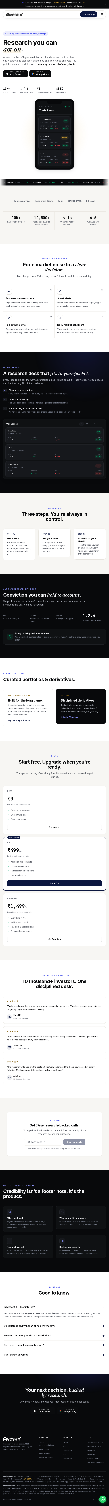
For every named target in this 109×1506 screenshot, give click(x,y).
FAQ (64, 1454)
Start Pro (54, 883)
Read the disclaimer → (75, 6)
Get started (54, 827)
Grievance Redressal (95, 1463)
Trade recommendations (46, 1443)
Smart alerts (44, 1449)
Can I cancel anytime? (16, 1354)
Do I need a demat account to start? (24, 1345)
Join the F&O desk (69, 717)
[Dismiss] (105, 4)
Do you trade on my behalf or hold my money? (29, 1326)
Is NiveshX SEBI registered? (19, 1307)
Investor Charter (93, 1459)
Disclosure (91, 1454)
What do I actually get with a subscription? (27, 1335)
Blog (64, 1446)
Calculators (67, 1450)
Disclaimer (91, 1450)
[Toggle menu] (102, 14)
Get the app (89, 14)
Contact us (67, 1459)
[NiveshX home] (14, 14)
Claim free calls (74, 1142)
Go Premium (54, 939)
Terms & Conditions (95, 1442)
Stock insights (44, 1453)
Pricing (65, 1442)
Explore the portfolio (17, 720)
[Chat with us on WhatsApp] (102, 1499)
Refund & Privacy (94, 1446)
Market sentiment (46, 1457)
